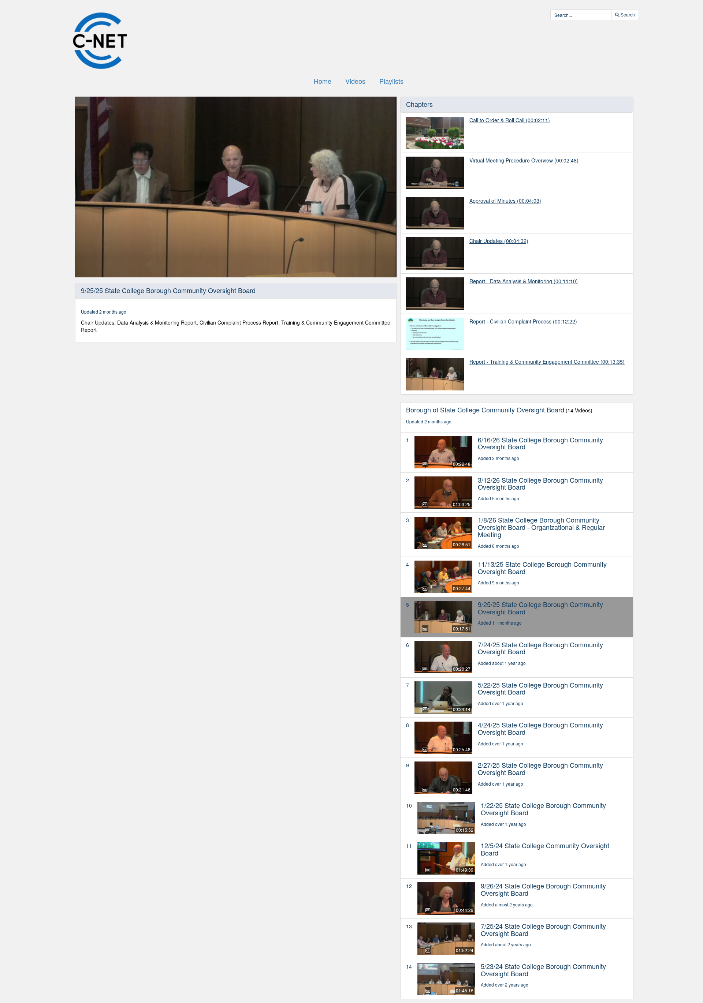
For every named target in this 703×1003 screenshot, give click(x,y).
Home (322, 81)
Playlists (391, 81)
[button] (236, 187)
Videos (355, 81)
